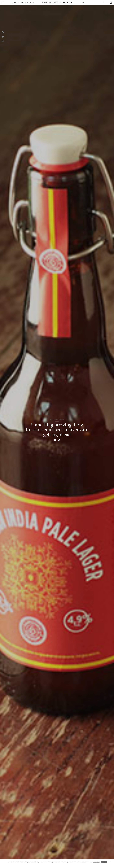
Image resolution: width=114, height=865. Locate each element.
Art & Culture (54, 419)
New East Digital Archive (57, 3)
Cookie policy (96, 862)
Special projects (27, 2)
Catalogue (14, 2)
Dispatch (61, 419)
